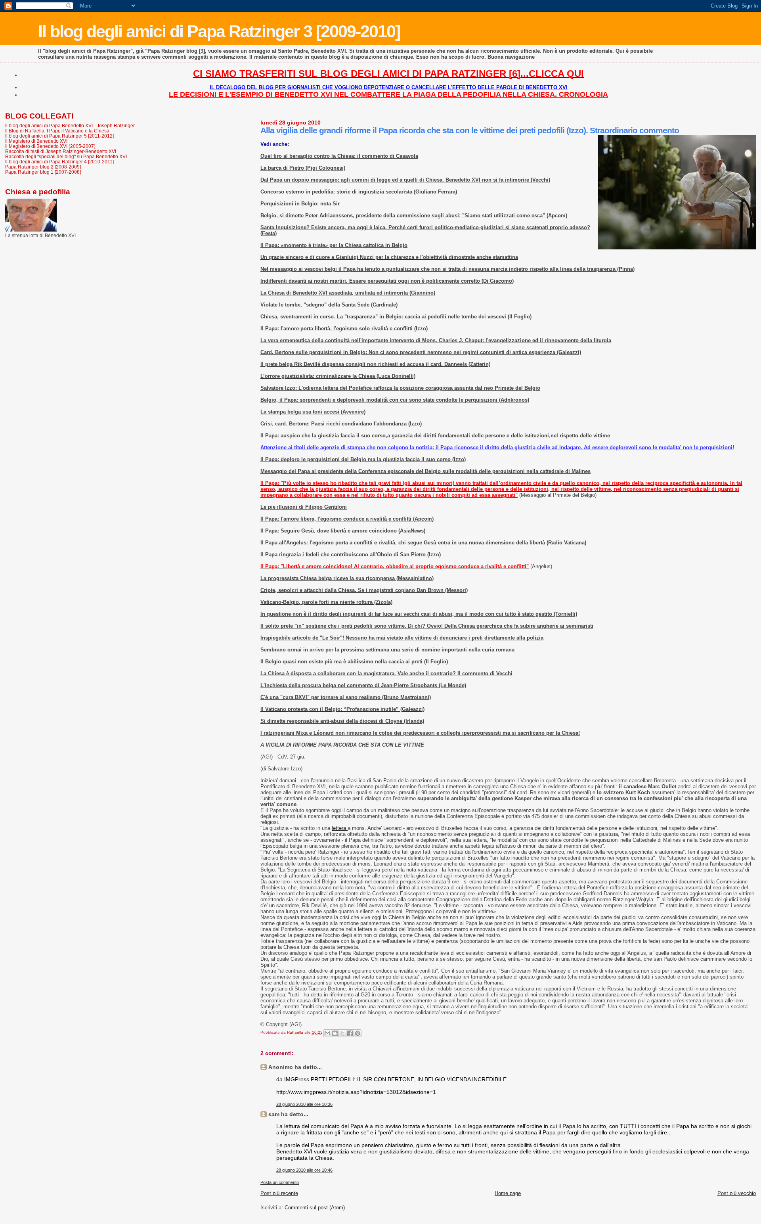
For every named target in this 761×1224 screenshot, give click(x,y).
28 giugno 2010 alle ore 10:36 (304, 1104)
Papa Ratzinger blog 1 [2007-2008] (43, 171)
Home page (508, 1193)
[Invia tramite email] (327, 1033)
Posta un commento (279, 1182)
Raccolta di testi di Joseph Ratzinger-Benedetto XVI (60, 151)
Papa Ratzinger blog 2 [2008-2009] (43, 166)
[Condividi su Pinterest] (357, 1033)
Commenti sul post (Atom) (315, 1208)
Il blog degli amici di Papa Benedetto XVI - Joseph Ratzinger (70, 125)
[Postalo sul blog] (335, 1033)
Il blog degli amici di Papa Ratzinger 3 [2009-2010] (219, 31)
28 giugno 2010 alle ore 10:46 (304, 1170)
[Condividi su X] (342, 1033)
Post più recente (279, 1193)
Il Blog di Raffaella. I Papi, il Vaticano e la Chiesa (57, 130)
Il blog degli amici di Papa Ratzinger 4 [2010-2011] (59, 161)
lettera (340, 828)
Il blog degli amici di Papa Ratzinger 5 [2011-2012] (59, 135)
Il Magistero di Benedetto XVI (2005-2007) (50, 146)
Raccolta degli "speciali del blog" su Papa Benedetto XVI (66, 156)
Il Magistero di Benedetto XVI (36, 141)
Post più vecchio (736, 1193)
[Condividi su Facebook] (350, 1033)
